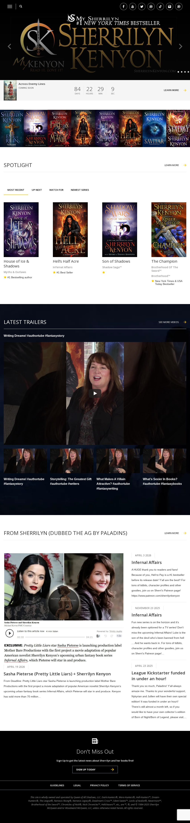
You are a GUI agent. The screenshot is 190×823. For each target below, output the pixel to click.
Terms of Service (129, 785)
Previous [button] (9, 46)
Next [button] (180, 46)
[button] (25, 470)
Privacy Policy (99, 785)
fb (123, 6)
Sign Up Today (85, 769)
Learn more (172, 533)
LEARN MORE (172, 165)
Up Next (37, 189)
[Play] (95, 393)
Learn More (171, 90)
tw (141, 6)
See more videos (169, 322)
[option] (95, 46)
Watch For (56, 189)
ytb (132, 6)
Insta (169, 6)
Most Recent (15, 189)
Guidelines (57, 785)
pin (151, 6)
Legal (77, 785)
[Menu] (9, 6)
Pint (178, 6)
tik (160, 6)
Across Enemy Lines (32, 84)
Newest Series (80, 189)
